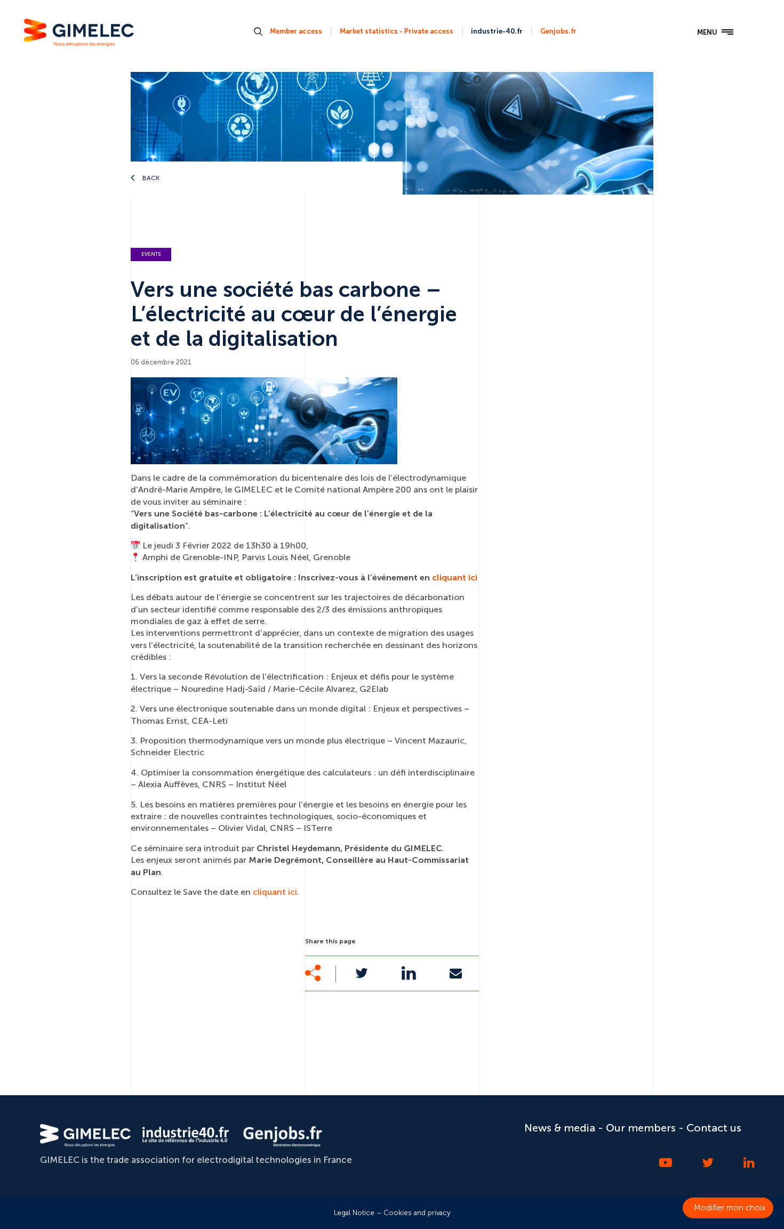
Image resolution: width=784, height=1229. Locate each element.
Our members (641, 1127)
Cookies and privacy (416, 1213)
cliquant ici (454, 577)
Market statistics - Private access (396, 31)
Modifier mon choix (729, 1207)
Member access (296, 31)
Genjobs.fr (558, 31)
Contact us (713, 1127)
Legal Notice (354, 1213)
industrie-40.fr (497, 31)
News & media (559, 1127)
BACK (150, 178)
